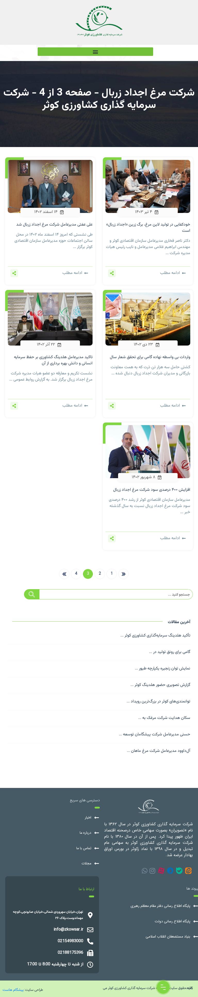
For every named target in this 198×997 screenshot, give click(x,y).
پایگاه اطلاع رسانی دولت (172, 921)
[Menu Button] (163, 987)
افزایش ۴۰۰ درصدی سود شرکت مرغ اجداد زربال (151, 490)
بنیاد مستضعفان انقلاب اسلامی (168, 936)
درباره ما (85, 833)
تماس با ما (83, 848)
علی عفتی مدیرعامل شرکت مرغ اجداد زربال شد (54, 224)
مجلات (86, 863)
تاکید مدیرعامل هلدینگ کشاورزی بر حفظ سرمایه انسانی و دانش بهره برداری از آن (53, 360)
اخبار (88, 817)
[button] (95, 51)
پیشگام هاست (13, 989)
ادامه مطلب (170, 273)
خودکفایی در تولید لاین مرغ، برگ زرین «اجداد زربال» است (148, 227)
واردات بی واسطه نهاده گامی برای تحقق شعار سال (150, 357)
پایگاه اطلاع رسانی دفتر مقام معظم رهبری (160, 906)
